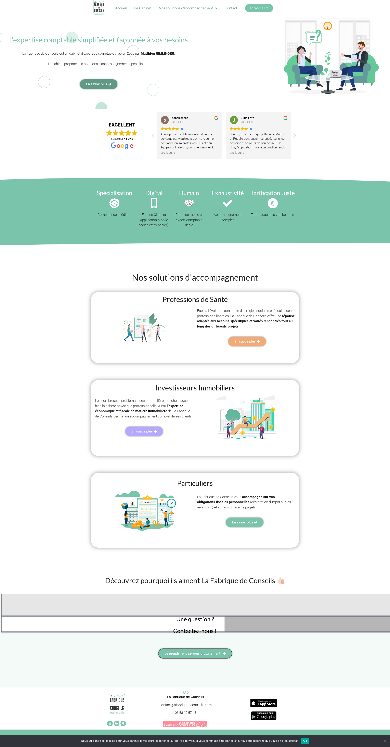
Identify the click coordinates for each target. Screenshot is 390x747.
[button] (294, 137)
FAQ (186, 692)
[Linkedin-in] (116, 723)
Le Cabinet (143, 8)
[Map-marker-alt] (123, 723)
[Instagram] (110, 723)
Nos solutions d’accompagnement (186, 8)
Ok (305, 740)
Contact (231, 8)
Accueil (121, 8)
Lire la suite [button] (168, 152)
